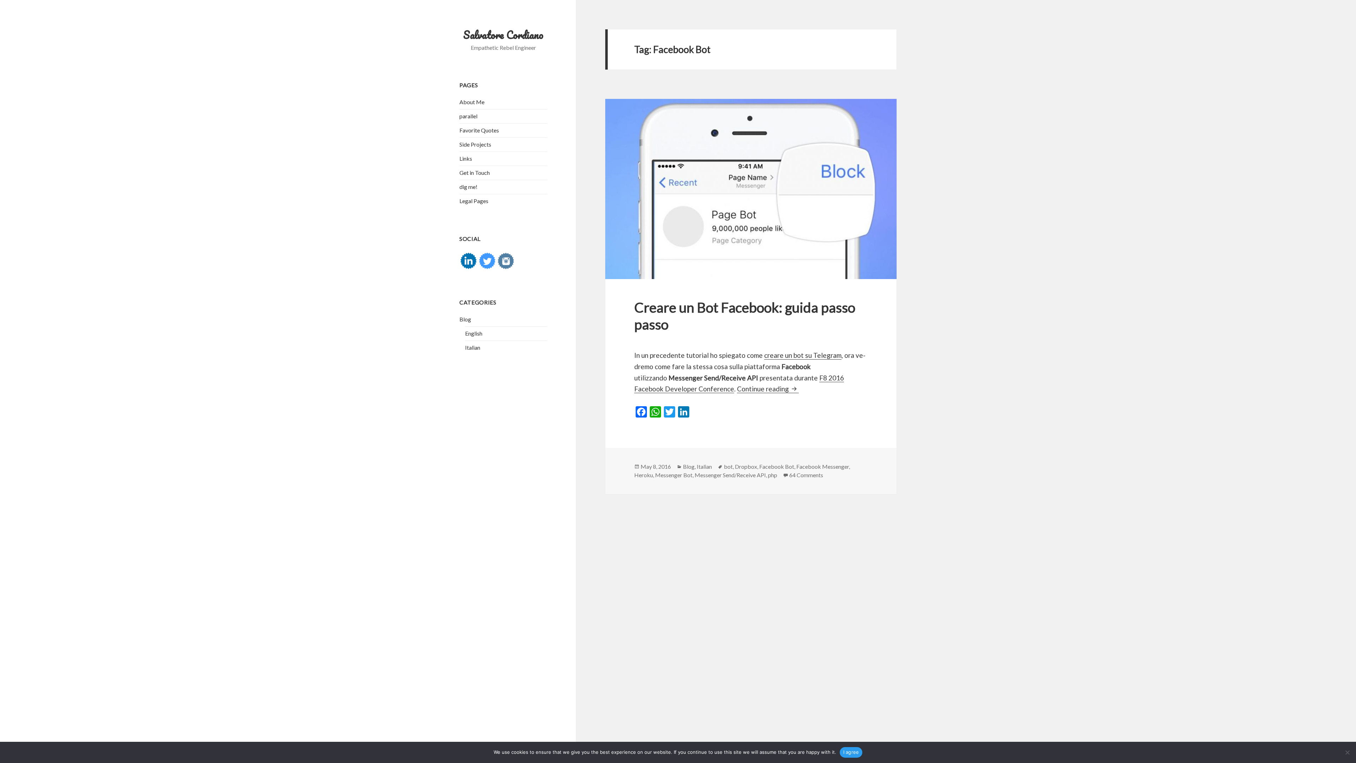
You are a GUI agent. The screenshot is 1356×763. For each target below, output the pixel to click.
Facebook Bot (776, 466)
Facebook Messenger (822, 466)
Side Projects (475, 144)
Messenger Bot (673, 475)
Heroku (643, 475)
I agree (851, 752)
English (473, 333)
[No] (1347, 752)
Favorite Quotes (479, 130)
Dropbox (746, 466)
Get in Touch (474, 172)
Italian (472, 347)
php (772, 475)
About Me (471, 102)
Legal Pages (473, 200)
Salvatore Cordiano (503, 34)
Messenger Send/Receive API (730, 475)
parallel (468, 116)
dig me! (468, 186)
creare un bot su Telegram (802, 355)
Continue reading (768, 389)
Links (465, 158)
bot (728, 466)
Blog (465, 319)
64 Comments (806, 475)
